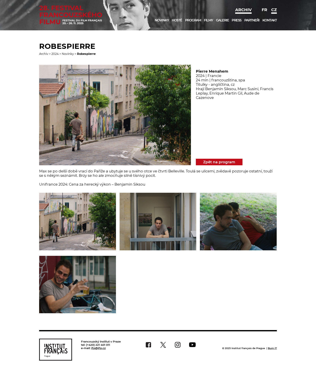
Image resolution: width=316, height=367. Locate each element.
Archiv (243, 9)
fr (264, 9)
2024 (55, 54)
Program (193, 20)
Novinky (162, 20)
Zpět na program (219, 162)
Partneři (251, 20)
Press (236, 20)
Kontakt (269, 20)
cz (274, 9)
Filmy (208, 20)
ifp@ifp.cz (98, 348)
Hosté (177, 20)
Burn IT (272, 348)
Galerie (222, 20)
